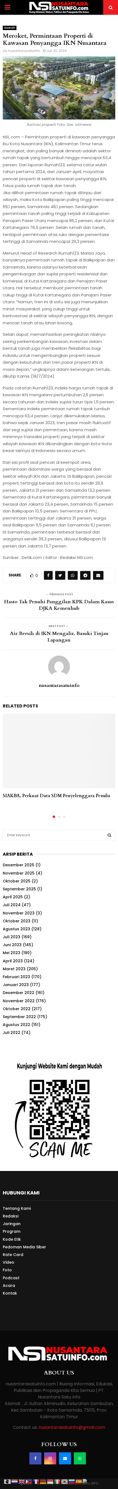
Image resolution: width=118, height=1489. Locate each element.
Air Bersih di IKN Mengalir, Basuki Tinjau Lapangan (59, 636)
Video (8, 1262)
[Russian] (71, 1481)
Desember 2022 (18, 992)
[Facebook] (35, 1458)
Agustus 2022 (16, 1024)
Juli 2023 (11, 937)
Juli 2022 (11, 1032)
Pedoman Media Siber (24, 1247)
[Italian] (57, 1481)
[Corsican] (7, 1481)
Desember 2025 (18, 865)
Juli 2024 (12, 905)
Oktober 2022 (16, 1009)
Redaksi (10, 1216)
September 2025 (19, 889)
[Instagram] (50, 1458)
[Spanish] (79, 1481)
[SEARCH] (109, 835)
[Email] (65, 1458)
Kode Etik (12, 1239)
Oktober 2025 (16, 881)
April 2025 (13, 897)
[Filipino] (29, 1481)
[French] (36, 1481)
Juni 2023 (12, 945)
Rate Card (13, 1254)
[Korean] (64, 1481)
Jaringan (12, 1223)
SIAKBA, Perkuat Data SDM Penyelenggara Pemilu (56, 796)
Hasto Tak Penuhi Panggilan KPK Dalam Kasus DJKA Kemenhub (59, 605)
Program (11, 1231)
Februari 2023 (16, 977)
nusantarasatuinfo (24, 50)
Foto (7, 1270)
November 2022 (19, 1001)
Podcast (11, 1278)
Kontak (10, 1293)
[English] (22, 1481)
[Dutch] (14, 1481)
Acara (9, 1285)
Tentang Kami (17, 1208)
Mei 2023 (11, 952)
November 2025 (19, 873)
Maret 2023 (14, 969)
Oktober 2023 (16, 921)
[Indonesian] (50, 1481)
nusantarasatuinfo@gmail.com (72, 1427)
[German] (43, 1481)
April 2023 (13, 961)
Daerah (9, 28)
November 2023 (19, 913)
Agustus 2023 (16, 929)
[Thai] (87, 1481)
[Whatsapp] (80, 1458)
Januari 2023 (16, 984)
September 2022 (19, 1016)
